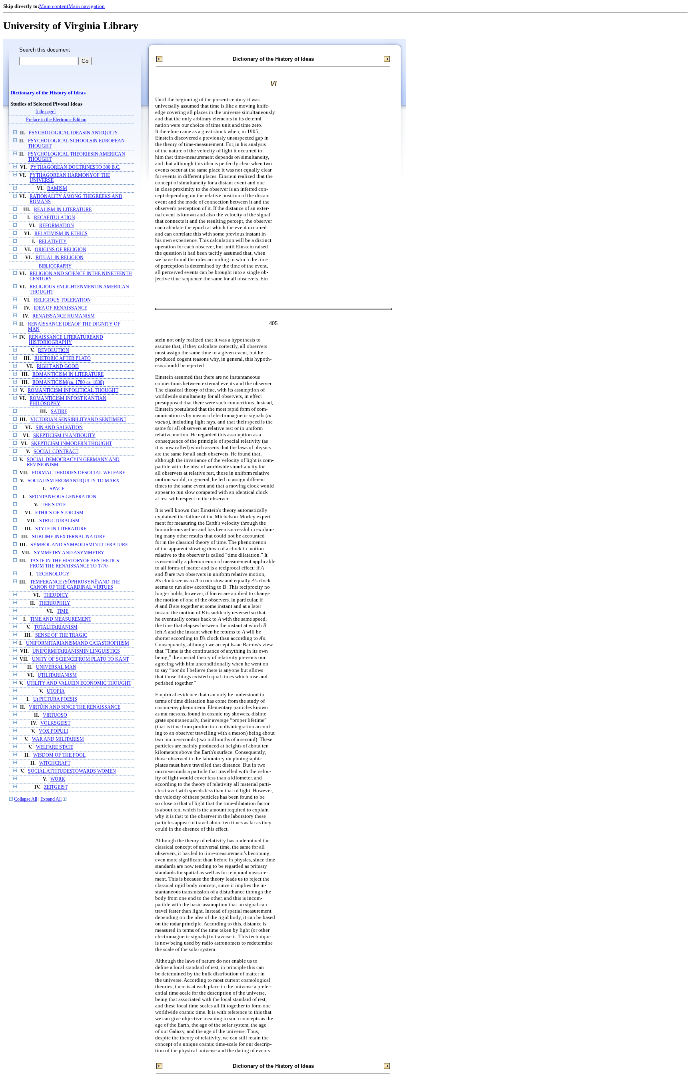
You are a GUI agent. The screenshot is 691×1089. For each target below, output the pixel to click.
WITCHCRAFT (54, 763)
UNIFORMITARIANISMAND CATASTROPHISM (77, 643)
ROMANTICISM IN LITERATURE (68, 374)
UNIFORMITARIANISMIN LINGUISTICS (76, 651)
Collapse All (25, 799)
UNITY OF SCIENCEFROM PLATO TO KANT (80, 659)
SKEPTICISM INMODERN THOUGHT (71, 443)
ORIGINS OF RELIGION (60, 249)
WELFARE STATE (54, 747)
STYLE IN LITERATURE (60, 529)
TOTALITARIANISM (56, 627)
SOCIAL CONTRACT (56, 451)
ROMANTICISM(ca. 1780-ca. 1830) (68, 382)
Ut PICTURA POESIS (55, 699)
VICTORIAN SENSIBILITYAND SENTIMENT (78, 419)
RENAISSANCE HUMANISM (63, 316)
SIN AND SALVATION (59, 427)
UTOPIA (56, 691)
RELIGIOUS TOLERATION (62, 300)
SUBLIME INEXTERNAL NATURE (68, 537)
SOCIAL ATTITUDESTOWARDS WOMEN (72, 771)
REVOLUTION (53, 350)
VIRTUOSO (55, 715)
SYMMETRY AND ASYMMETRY (69, 552)
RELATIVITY (53, 241)
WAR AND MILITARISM (58, 739)
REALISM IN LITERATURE (63, 209)
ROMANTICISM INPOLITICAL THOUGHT (73, 390)
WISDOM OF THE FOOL (59, 755)
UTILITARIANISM (57, 675)
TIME (62, 611)
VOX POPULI (53, 731)
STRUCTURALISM (59, 521)
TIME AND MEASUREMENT (60, 619)
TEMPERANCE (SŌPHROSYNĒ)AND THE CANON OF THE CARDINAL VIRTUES (75, 584)
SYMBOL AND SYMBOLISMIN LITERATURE (79, 544)
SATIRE (59, 411)
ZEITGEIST (56, 787)
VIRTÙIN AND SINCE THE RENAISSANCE (74, 707)
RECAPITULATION (54, 217)
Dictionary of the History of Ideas (48, 93)
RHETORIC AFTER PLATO (62, 358)
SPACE (57, 489)
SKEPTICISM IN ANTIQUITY (64, 435)
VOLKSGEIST (55, 723)
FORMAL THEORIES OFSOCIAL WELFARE (78, 473)
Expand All (51, 799)
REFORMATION (56, 225)
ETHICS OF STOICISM (59, 513)
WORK (57, 779)
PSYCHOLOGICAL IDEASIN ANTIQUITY (73, 133)
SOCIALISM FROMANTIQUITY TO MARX (74, 481)
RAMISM (57, 188)
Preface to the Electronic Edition (56, 119)
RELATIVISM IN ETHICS (61, 233)
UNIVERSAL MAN (56, 667)
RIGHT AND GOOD (58, 366)
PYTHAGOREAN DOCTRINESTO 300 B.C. (75, 167)
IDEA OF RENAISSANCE (60, 308)
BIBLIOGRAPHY (55, 266)
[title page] (46, 111)
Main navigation (86, 6)
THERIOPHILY (54, 603)
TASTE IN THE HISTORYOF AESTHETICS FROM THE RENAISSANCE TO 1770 (74, 563)
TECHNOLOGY (53, 574)
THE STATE (54, 505)
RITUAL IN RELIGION (60, 257)
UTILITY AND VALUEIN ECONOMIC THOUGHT (79, 683)
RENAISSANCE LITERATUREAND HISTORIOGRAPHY (66, 340)
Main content (53, 6)
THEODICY (56, 595)
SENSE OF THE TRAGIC (61, 635)
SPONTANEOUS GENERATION (62, 497)
